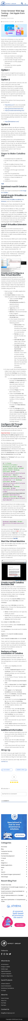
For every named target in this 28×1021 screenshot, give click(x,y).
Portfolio (3, 1003)
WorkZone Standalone (7, 988)
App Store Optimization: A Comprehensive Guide (13, 900)
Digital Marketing (6, 971)
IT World (3, 858)
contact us (4, 761)
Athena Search (5, 983)
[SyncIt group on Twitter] (10, 954)
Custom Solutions (6, 973)
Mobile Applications (6, 865)
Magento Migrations (7, 976)
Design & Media (5, 967)
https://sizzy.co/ (9, 105)
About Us (3, 1000)
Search (3, 872)
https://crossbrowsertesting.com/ (14, 110)
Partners (3, 1005)
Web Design (4, 877)
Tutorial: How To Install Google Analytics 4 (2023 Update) (13, 888)
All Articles (4, 847)
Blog (2, 849)
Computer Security (6, 851)
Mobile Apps (4, 969)
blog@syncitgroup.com (8, 1013)
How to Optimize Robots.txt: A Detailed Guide (12, 896)
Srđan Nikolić (19, 21)
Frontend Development (8, 856)
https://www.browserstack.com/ (14, 108)
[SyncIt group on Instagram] (5, 954)
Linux (2, 860)
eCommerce (4, 854)
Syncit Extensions (6, 986)
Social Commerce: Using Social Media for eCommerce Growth (12, 892)
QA (2, 870)
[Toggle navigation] (25, 4)
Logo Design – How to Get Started (8, 769)
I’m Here (3, 990)
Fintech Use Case (6, 885)
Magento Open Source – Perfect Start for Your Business (22, 769)
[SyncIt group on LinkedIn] (7, 954)
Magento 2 (4, 863)
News (2, 867)
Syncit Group (5, 998)
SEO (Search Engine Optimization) (10, 874)
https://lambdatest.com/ (12, 121)
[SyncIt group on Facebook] (2, 954)
